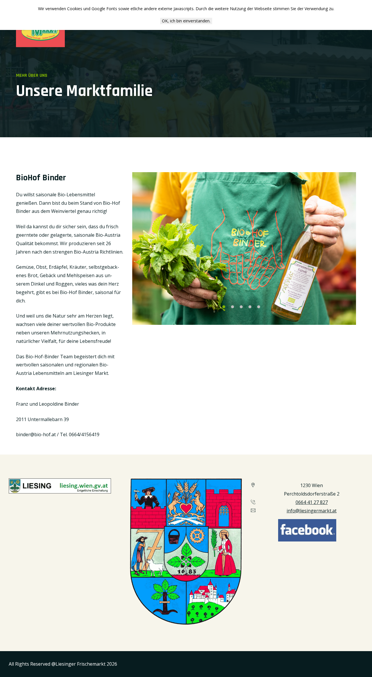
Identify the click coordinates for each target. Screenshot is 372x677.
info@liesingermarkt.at (312, 510)
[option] (244, 248)
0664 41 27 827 (312, 502)
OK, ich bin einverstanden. (186, 21)
